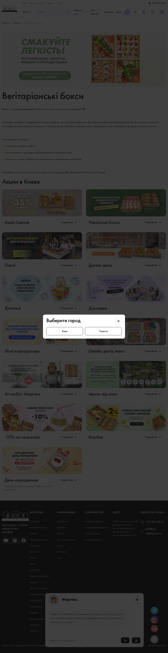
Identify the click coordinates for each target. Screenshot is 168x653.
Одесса (103, 331)
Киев (64, 331)
